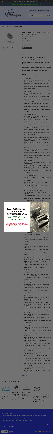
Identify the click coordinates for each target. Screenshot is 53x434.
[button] (5, 203)
